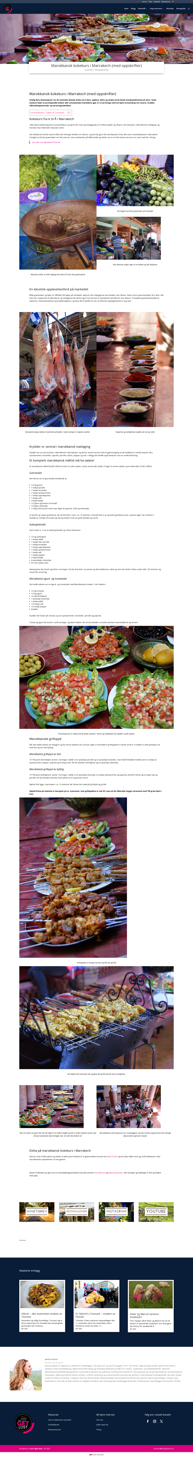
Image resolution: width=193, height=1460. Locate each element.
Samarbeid (157, 2)
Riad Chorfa (112, 1156)
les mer (24, 1328)
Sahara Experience (115, 1173)
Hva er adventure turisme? (59, 1420)
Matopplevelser (102, 70)
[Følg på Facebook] (148, 1421)
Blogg (133, 9)
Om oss (144, 2)
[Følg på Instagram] (155, 1421)
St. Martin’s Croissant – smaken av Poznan (95, 1315)
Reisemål (141, 9)
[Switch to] (173, 2)
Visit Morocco (100, 1173)
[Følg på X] (161, 1421)
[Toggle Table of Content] (67, 112)
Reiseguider (181, 9)
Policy (150, 2)
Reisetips (170, 9)
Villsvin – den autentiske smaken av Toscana (41, 1315)
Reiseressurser (166, 2)
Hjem (126, 9)
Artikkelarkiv (53, 1424)
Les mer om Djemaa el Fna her (46, 142)
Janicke (90, 70)
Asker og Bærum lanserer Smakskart (144, 1315)
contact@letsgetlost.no (163, 1448)
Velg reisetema (156, 9)
